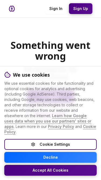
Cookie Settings (55, 144)
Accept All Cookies (50, 170)
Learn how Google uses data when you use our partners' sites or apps (47, 121)
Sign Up (80, 8)
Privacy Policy (61, 126)
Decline (50, 157)
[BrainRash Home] (12, 8)
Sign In (55, 8)
